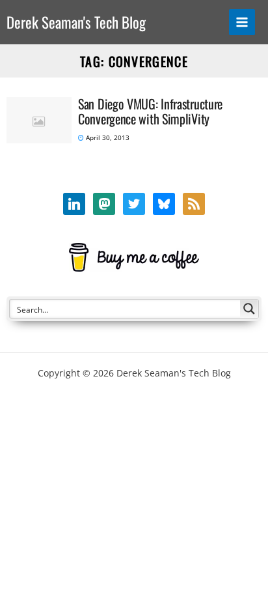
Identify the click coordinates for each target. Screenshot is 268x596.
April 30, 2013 (106, 137)
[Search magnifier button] (249, 309)
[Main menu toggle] (242, 22)
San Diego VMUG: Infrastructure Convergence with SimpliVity (150, 111)
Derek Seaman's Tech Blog (76, 22)
